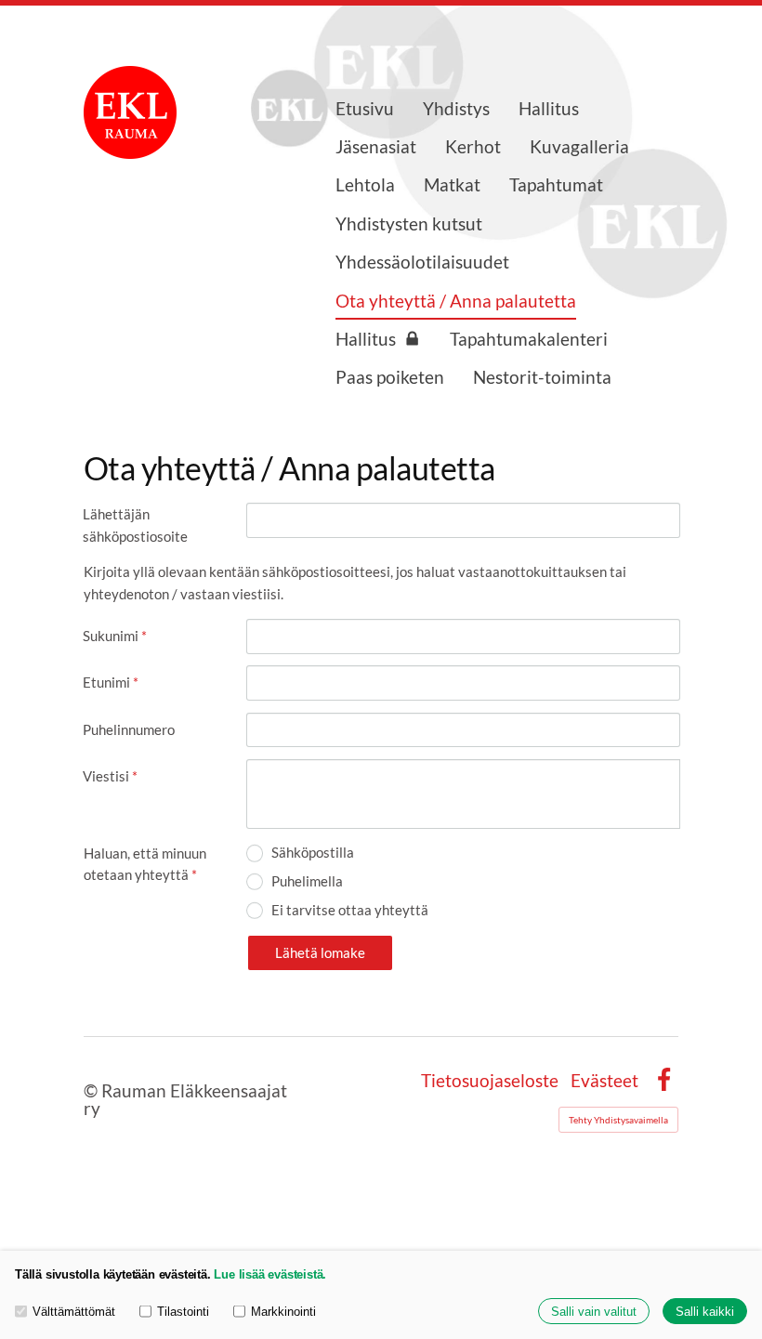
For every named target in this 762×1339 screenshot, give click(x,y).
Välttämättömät (74, 1312)
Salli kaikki (705, 1312)
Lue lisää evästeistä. (270, 1274)
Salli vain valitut (594, 1312)
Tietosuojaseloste (489, 1080)
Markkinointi (283, 1312)
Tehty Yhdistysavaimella (618, 1119)
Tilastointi (183, 1312)
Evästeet (604, 1080)
